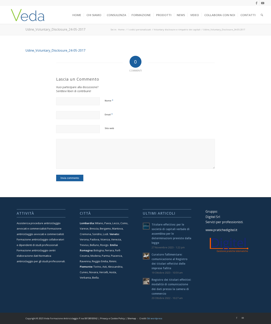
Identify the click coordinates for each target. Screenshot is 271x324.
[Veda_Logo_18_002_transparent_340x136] (27, 15)
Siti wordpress (154, 318)
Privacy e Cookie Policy (112, 318)
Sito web (109, 128)
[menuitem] (77, 15)
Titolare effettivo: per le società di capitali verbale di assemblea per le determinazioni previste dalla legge (171, 234)
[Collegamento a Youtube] (263, 3)
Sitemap (131, 318)
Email (109, 114)
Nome (109, 100)
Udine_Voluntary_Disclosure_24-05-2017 (55, 29)
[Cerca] (262, 15)
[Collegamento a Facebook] (256, 3)
